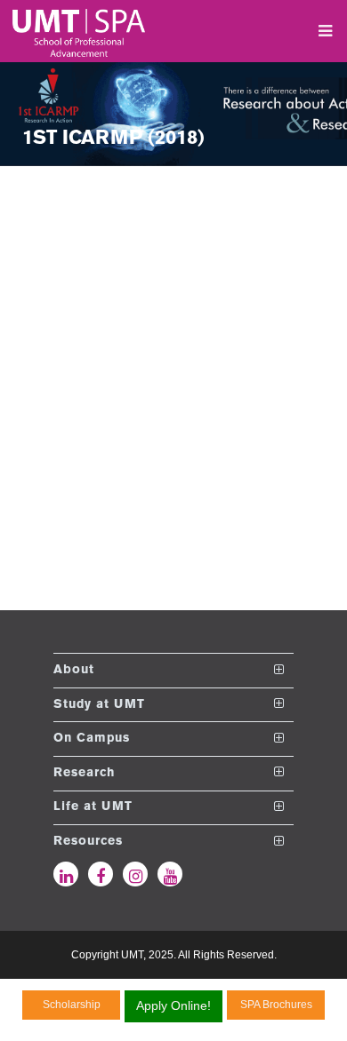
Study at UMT (99, 704)
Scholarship (72, 1004)
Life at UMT (93, 807)
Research (84, 772)
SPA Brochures (276, 1004)
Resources (88, 841)
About (73, 670)
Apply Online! (173, 1005)
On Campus (91, 738)
